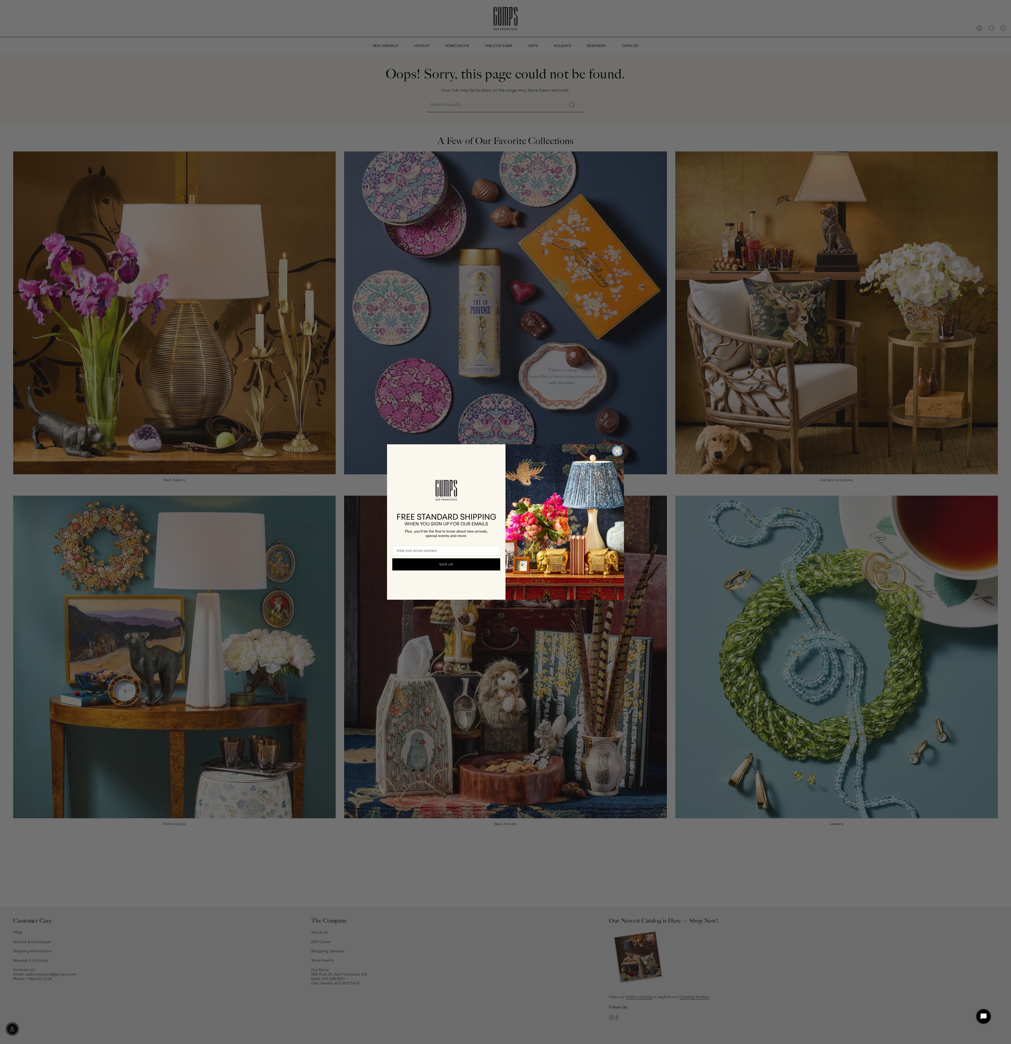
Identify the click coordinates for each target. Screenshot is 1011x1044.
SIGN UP (446, 564)
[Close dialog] (617, 451)
